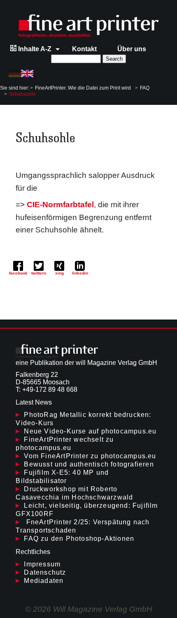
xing (59, 273)
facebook (18, 273)
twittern (38, 273)
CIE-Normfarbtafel (60, 204)
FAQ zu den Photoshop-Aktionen (79, 538)
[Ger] (15, 73)
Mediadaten (43, 580)
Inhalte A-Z (33, 48)
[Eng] (27, 73)
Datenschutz (45, 572)
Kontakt (84, 48)
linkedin (80, 273)
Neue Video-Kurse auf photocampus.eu (90, 431)
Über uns (131, 48)
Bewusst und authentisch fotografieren (89, 464)
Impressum (42, 564)
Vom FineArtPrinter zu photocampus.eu (90, 455)
